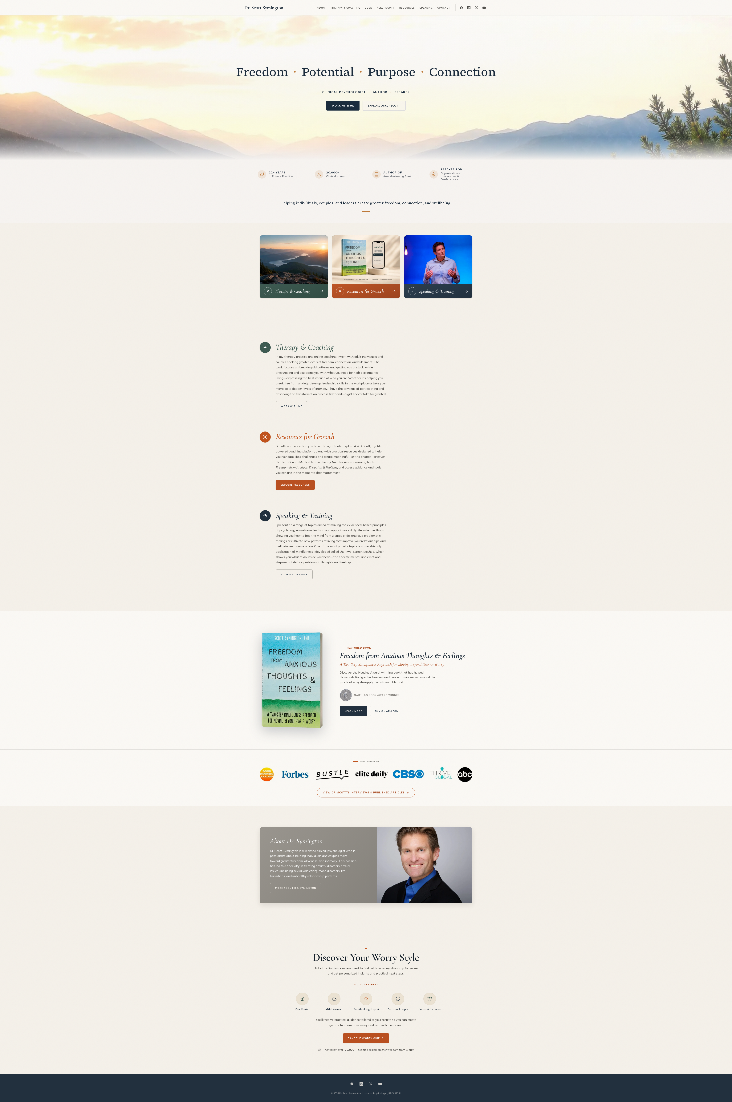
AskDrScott (386, 7)
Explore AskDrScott (384, 105)
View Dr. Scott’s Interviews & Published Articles (366, 792)
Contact (443, 7)
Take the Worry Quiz (366, 1038)
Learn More (353, 711)
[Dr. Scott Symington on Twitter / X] (476, 7)
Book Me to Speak (294, 574)
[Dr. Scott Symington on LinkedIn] (469, 7)
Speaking (426, 7)
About (321, 7)
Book (368, 7)
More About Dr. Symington (295, 887)
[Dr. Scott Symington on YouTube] (484, 7)
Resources (407, 7)
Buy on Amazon (386, 711)
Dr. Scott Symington (263, 7)
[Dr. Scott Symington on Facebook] (461, 7)
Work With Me (343, 105)
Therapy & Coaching (345, 7)
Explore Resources (295, 484)
